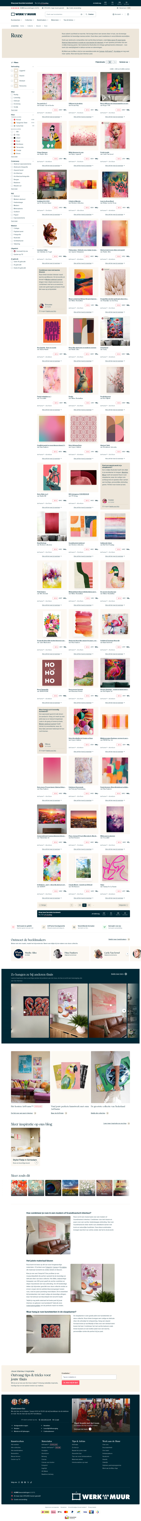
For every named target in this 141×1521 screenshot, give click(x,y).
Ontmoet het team (81, 1429)
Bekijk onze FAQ (51, 311)
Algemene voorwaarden (52, 1507)
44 (84, 905)
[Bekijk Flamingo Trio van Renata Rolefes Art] (25, 1012)
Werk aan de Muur (111, 1441)
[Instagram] (19, 1482)
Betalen (16, 1428)
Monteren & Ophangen (21, 1431)
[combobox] (62, 14)
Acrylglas (117, 51)
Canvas (101, 51)
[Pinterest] (22, 1482)
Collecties (28, 20)
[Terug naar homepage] (23, 14)
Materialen (55, 20)
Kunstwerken (15, 20)
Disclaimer (64, 1507)
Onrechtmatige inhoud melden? (77, 1507)
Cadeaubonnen (49, 1431)
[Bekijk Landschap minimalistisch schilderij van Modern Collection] (111, 1005)
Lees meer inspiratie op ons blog (114, 1124)
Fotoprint (48, 1267)
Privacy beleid (92, 1507)
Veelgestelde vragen (21, 1426)
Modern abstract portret (53, 280)
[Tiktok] (31, 1482)
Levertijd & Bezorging (51, 1428)
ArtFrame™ (109, 51)
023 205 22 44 (46, 1420)
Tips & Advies (68, 20)
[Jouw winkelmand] (128, 14)
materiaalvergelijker (33, 1306)
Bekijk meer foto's (117, 974)
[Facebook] (25, 1482)
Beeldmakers (41, 20)
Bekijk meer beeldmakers (117, 939)
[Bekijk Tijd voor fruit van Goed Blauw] (74, 1000)
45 (89, 905)
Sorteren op (123, 62)
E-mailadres (66, 1373)
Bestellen (47, 1426)
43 (80, 905)
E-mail (57, 1420)
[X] (28, 1482)
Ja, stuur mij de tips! (70, 1382)
